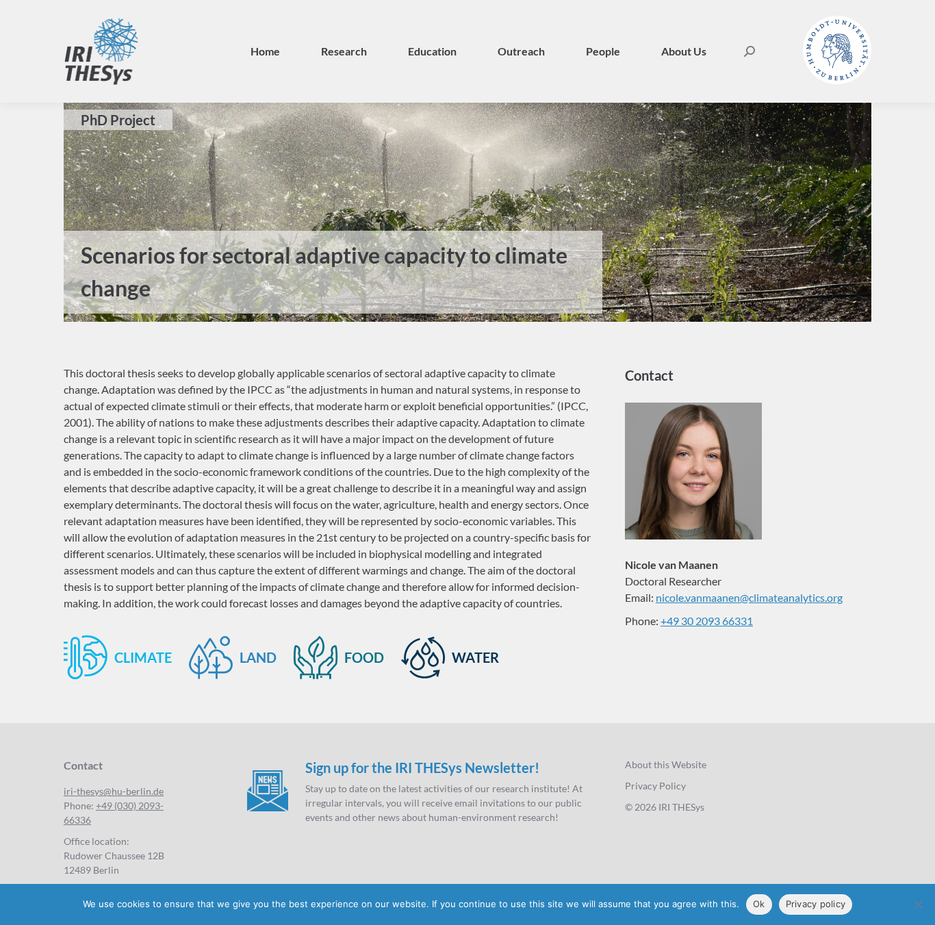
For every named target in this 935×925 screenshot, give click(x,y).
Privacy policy (816, 903)
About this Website (665, 764)
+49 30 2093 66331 (707, 620)
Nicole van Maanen (671, 564)
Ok (759, 903)
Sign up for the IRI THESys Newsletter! (422, 767)
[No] (918, 904)
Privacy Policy (655, 785)
